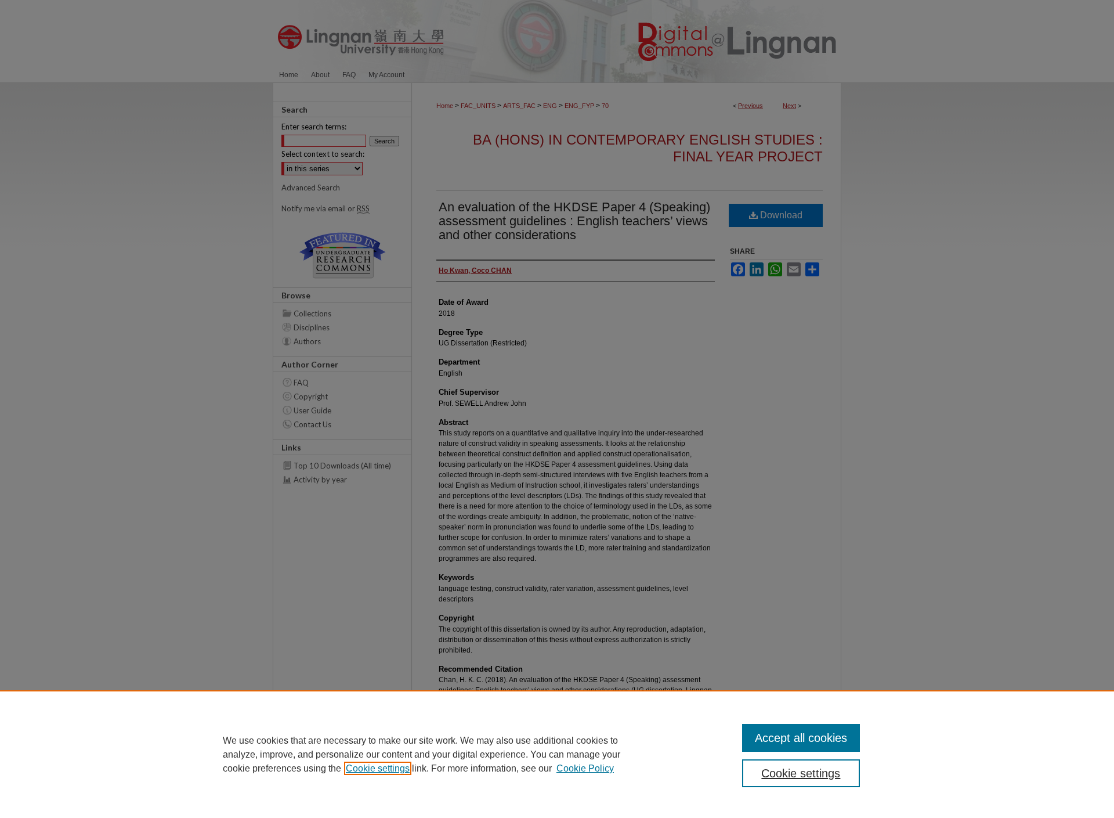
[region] (557, 754)
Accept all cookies (801, 737)
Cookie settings (378, 768)
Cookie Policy (585, 768)
